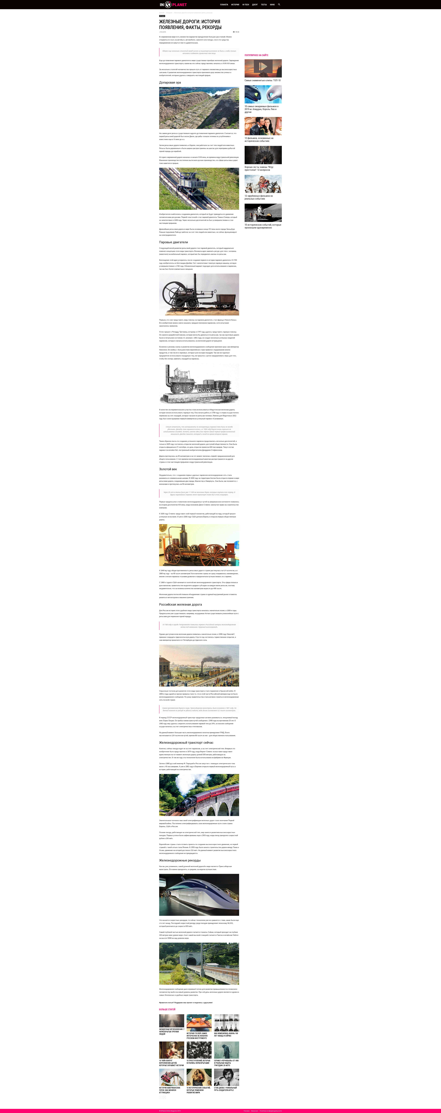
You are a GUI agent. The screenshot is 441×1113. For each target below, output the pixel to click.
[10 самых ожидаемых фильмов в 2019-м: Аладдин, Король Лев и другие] (263, 94)
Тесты (264, 4)
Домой (161, 13)
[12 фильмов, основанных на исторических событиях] (263, 126)
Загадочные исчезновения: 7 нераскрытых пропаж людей (171, 1031)
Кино (272, 4)
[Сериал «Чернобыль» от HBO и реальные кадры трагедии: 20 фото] (226, 1050)
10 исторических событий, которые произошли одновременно (263, 226)
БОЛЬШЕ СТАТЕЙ (167, 1009)
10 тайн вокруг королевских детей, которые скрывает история (171, 1063)
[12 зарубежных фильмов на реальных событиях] (263, 184)
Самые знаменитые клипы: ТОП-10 (263, 80)
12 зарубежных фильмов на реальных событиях (259, 197)
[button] (279, 4)
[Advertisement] (263, 35)
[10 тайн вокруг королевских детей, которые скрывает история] (171, 1050)
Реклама (246, 1111)
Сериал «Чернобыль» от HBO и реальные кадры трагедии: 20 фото (226, 1063)
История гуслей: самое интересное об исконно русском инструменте (197, 1035)
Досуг (255, 4)
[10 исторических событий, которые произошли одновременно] (263, 213)
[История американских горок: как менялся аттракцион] (171, 1077)
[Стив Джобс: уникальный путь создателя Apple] (226, 1077)
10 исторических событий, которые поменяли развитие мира (198, 1090)
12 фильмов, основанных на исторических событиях (259, 139)
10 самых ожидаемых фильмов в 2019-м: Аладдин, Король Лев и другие (261, 109)
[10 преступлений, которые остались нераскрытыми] (199, 1050)
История (235, 4)
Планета (224, 4)
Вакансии (254, 1111)
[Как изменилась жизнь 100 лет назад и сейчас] (226, 1022)
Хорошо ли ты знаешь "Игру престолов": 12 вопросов (259, 168)
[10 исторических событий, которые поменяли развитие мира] (199, 1077)
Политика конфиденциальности (271, 1111)
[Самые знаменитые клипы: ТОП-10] (263, 68)
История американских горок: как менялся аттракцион (169, 1090)
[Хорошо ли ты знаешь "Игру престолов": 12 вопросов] (263, 155)
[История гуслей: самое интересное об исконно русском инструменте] (199, 1022)
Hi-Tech (245, 4)
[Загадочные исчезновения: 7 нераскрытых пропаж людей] (171, 1020)
